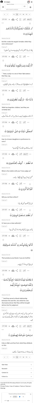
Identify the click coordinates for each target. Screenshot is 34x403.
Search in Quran (10, 4)
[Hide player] (30, 394)
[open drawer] (32, 2)
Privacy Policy (4, 386)
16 (17, 14)
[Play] (20, 397)
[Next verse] (23, 396)
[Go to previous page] (4, 14)
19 (26, 14)
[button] (6, 38)
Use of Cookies (14, 386)
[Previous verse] (10, 396)
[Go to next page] (29, 14)
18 (23, 14)
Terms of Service (25, 386)
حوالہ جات (29, 19)
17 (20, 14)
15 (14, 14)
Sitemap (2, 388)
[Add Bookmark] (30, 24)
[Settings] (30, 7)
